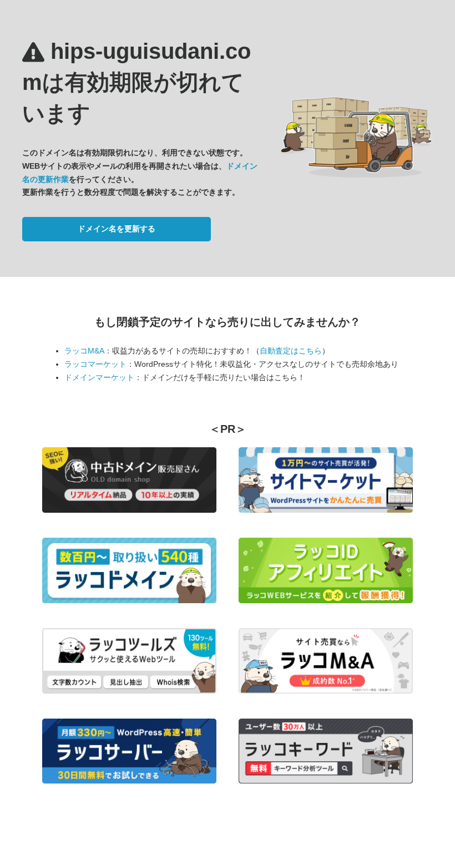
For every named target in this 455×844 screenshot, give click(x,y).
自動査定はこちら (291, 350)
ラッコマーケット (95, 364)
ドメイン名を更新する (116, 228)
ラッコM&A (84, 350)
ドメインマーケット (99, 377)
